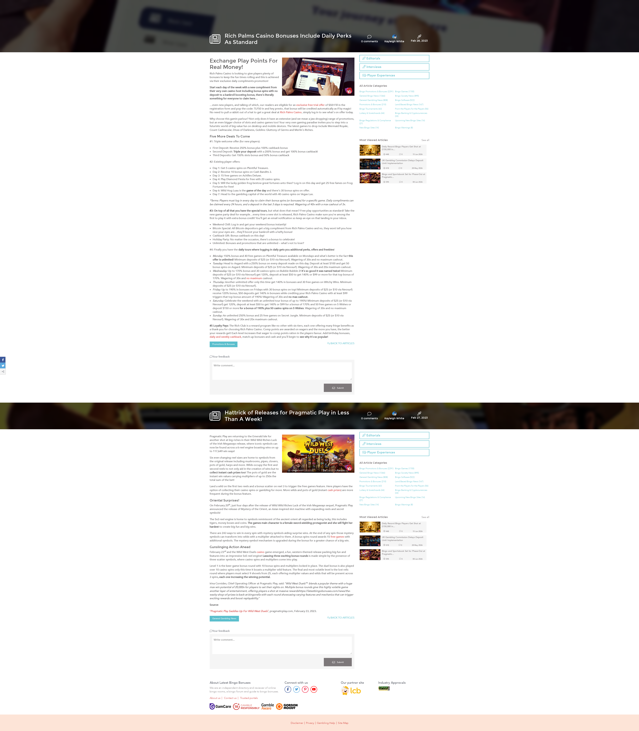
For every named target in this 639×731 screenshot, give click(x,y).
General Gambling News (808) (373, 100)
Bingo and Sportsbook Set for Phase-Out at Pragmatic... (403, 176)
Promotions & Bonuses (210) (372, 104)
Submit (340, 387)
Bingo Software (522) (405, 100)
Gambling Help (326, 723)
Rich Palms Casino (291, 112)
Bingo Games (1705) (404, 91)
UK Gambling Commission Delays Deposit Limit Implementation (402, 162)
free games (337, 537)
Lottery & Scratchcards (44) (371, 113)
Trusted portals (249, 698)
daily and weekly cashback (225, 337)
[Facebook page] (288, 689)
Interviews (373, 67)
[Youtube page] (314, 689)
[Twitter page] (296, 689)
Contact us (230, 698)
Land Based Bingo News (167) (409, 104)
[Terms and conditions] (246, 706)
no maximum (254, 278)
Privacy (310, 723)
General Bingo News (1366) (372, 96)
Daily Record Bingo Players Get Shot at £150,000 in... (401, 148)
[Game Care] (220, 707)
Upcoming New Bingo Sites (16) (410, 120)
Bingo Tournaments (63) (370, 109)
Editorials (373, 58)
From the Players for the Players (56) (411, 109)
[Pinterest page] (305, 689)
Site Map (343, 723)
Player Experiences (380, 75)
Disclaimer (297, 723)
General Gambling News (224, 618)
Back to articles (342, 343)
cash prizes (334, 490)
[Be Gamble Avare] (267, 707)
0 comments (369, 41)
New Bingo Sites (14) (369, 127)
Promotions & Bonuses (223, 344)
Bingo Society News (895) (407, 96)
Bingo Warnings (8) (404, 127)
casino (260, 552)
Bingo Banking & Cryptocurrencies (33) (411, 115)
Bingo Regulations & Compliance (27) (375, 122)
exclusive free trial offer (310, 105)
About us (215, 698)
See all (425, 140)
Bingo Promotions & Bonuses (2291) (376, 91)
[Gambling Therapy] (287, 707)
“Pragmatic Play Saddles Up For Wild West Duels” (239, 611)
